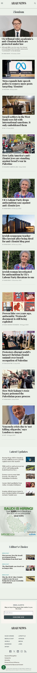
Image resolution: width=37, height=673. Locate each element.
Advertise (7, 660)
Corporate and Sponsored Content (14, 664)
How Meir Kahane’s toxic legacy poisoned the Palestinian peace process (16, 393)
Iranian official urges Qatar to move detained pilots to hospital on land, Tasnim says (13, 493)
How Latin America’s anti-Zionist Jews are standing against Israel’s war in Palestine (16, 159)
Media (20, 641)
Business (8, 644)
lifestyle (22, 636)
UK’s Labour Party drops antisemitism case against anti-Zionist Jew (16, 202)
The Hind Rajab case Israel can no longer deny (13, 567)
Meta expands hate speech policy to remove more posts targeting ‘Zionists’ (17, 83)
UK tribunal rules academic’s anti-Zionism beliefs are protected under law (17, 41)
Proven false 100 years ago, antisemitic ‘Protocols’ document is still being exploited (17, 317)
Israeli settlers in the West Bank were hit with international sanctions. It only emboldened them (16, 121)
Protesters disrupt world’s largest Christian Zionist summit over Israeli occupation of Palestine (16, 356)
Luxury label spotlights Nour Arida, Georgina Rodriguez (12, 484)
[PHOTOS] (18, 144)
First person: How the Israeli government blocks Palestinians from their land (12, 557)
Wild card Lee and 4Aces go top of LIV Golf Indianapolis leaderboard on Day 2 (13, 468)
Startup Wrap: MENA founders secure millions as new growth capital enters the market (12, 459)
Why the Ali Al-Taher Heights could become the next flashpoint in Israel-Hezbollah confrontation (12, 579)
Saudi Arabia (9, 636)
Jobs (20, 644)
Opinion (21, 638)
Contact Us (8, 658)
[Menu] (2, 3)
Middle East (5, 553)
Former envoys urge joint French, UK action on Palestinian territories (11, 476)
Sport (7, 646)
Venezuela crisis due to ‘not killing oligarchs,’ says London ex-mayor (17, 429)
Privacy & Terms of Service (12, 662)
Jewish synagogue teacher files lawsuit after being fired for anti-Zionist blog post (17, 238)
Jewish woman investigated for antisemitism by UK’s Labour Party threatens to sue (18, 274)
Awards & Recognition (11, 655)
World (7, 641)
